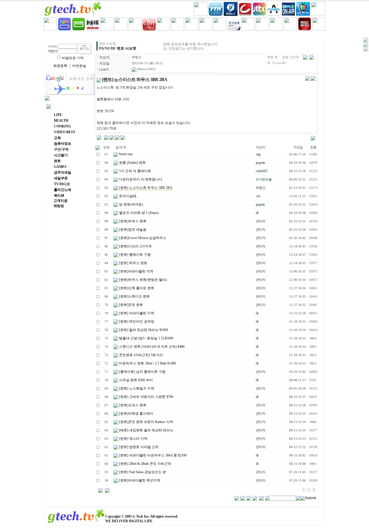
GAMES (198, 36)
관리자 (260, 221)
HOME (58, 36)
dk (257, 213)
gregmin (260, 163)
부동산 (136, 57)
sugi (258, 154)
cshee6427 (262, 171)
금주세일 (226, 36)
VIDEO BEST (170, 36)
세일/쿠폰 (254, 36)
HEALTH (114, 36)
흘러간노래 (310, 36)
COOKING (142, 36)
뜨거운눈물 (264, 179)
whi (258, 196)
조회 (313, 147)
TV (282, 36)
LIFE (86, 36)
